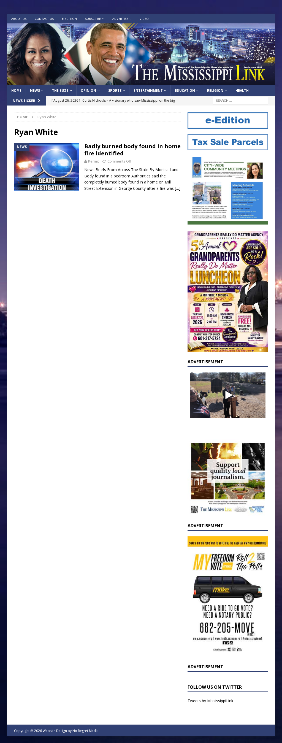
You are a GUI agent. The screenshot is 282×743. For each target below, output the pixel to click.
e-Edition (69, 19)
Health (242, 90)
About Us (18, 19)
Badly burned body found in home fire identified (132, 149)
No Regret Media (85, 730)
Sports (114, 90)
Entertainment (148, 90)
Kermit (93, 161)
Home (16, 90)
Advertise (120, 19)
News (35, 90)
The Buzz (60, 90)
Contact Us (44, 19)
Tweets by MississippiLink (210, 700)
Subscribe (93, 19)
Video (144, 19)
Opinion (88, 90)
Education (185, 90)
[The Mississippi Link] (141, 82)
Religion (215, 90)
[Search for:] (240, 100)
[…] (177, 188)
